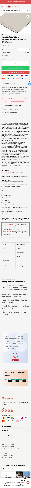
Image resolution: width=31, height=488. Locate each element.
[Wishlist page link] (24, 6)
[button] (2, 6)
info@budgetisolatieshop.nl (8, 446)
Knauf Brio (10, 165)
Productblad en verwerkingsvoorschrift (12, 172)
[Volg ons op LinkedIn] (9, 410)
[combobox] (15, 10)
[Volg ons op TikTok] (12, 410)
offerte (23, 165)
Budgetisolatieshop (12, 402)
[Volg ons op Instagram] (6, 410)
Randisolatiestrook (7, 231)
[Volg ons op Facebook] (3, 410)
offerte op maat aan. (17, 101)
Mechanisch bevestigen (8, 224)
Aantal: (3, 59)
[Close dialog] (29, 472)
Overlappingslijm (7, 227)
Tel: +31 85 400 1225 (6, 442)
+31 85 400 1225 (10, 444)
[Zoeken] (27, 10)
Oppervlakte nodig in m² (8, 49)
